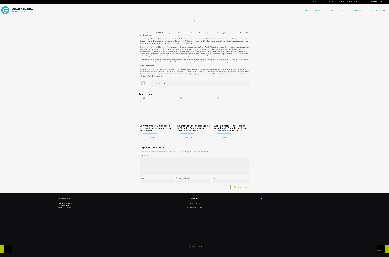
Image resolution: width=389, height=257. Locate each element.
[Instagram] (199, 250)
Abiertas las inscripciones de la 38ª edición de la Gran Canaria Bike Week (193, 128)
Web (214, 178)
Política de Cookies (64, 208)
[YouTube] (193, 250)
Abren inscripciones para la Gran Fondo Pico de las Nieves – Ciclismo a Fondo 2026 (231, 128)
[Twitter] (190, 250)
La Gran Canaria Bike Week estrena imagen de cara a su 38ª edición (156, 128)
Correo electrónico (183, 178)
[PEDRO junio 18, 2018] (383, 249)
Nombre (143, 178)
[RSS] (201, 250)
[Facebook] (188, 250)
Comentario (144, 155)
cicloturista (159, 83)
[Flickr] (196, 250)
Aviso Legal (65, 205)
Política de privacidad (65, 203)
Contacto (194, 199)
